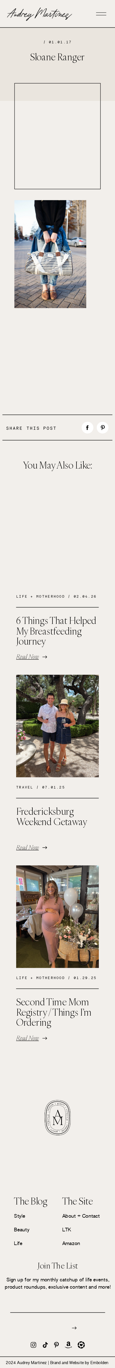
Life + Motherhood (40, 596)
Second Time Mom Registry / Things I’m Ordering (54, 1012)
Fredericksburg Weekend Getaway (51, 816)
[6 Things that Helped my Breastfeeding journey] (57, 535)
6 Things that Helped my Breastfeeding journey (56, 630)
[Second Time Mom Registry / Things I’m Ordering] (57, 917)
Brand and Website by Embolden (79, 1362)
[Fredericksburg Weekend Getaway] (57, 726)
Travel (24, 787)
